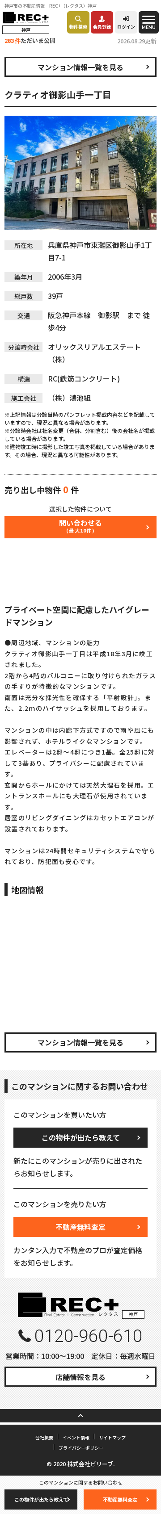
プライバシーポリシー (81, 1447)
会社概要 (44, 1437)
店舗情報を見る (80, 1376)
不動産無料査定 (80, 1226)
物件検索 (78, 26)
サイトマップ (112, 1437)
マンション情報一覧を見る (80, 67)
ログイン (126, 26)
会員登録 (102, 26)
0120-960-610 (88, 1336)
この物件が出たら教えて (81, 1137)
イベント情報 (76, 1437)
